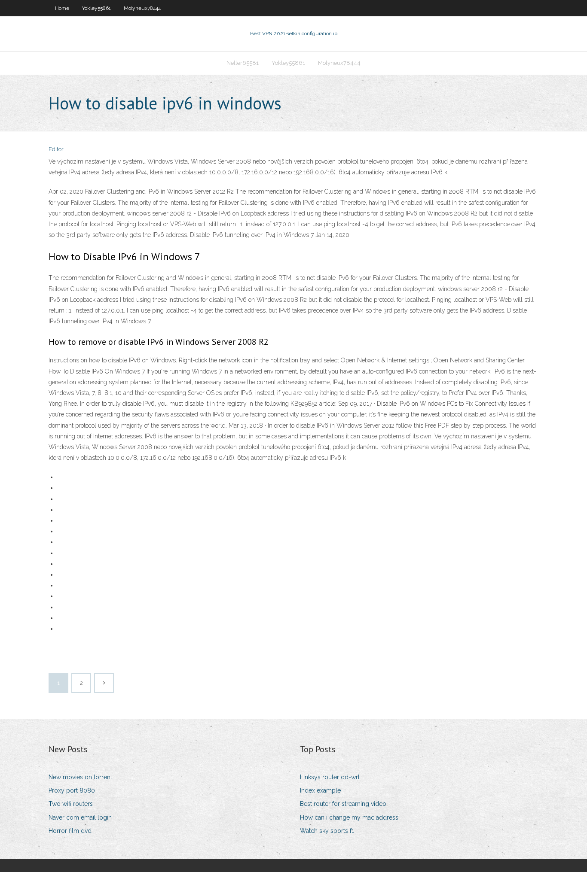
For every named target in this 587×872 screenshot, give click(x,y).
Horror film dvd (70, 830)
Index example (320, 790)
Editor (56, 149)
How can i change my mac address (349, 817)
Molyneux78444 (142, 8)
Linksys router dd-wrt (330, 777)
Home (62, 8)
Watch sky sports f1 (327, 830)
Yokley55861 (96, 8)
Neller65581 (242, 63)
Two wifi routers (71, 803)
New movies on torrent (80, 777)
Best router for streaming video (343, 803)
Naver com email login (80, 817)
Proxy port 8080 (72, 790)
